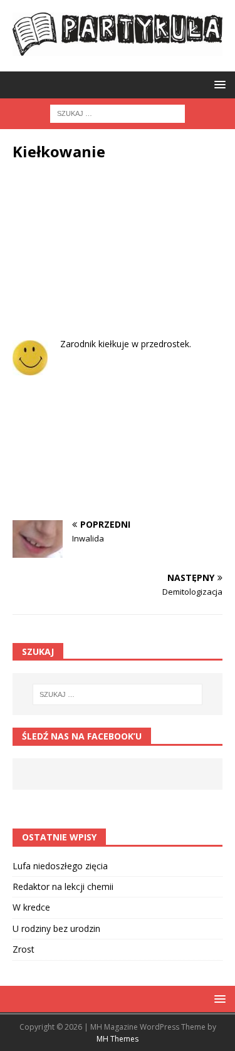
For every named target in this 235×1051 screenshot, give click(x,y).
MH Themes (117, 1038)
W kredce (31, 907)
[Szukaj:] (117, 113)
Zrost (23, 949)
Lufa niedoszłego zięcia (60, 866)
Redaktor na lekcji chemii (63, 886)
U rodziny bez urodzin (56, 928)
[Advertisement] (117, 258)
